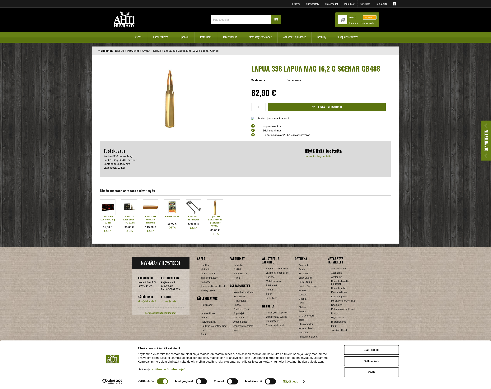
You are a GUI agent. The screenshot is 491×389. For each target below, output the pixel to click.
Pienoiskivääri (240, 273)
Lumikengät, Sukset (276, 317)
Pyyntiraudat (337, 317)
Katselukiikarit (306, 328)
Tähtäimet (238, 317)
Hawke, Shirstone (308, 286)
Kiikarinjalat (239, 300)
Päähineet (271, 285)
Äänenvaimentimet (243, 326)
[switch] (201, 381)
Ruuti (203, 334)
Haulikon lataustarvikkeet (214, 326)
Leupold (303, 294)
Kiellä (371, 372)
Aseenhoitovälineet (243, 292)
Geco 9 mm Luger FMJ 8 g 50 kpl (108, 219)
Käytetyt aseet (208, 290)
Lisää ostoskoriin (329, 107)
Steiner (302, 307)
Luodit (204, 317)
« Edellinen (105, 50)
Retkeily (321, 37)
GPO (301, 303)
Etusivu (296, 4)
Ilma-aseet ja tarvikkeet (213, 286)
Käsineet (270, 277)
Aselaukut (336, 277)
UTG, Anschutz (306, 315)
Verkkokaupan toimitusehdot (160, 313)
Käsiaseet (206, 282)
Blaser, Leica (305, 277)
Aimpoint (303, 265)
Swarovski (304, 311)
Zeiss (301, 320)
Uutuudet (365, 4)
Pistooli (237, 277)
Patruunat (205, 37)
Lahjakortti (381, 4)
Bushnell (303, 273)
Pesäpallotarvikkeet (347, 37)
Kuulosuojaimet (339, 296)
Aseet (138, 37)
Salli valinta (371, 361)
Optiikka (184, 37)
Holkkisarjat (207, 305)
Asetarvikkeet (160, 37)
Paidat (269, 289)
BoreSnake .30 (172, 216)
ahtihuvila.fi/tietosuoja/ (168, 369)
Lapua (157, 50)
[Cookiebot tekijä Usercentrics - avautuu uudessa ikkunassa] (112, 381)
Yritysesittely (312, 4)
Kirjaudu (353, 23)
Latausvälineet (208, 313)
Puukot (335, 313)
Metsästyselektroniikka (343, 300)
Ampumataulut (338, 268)
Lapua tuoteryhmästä (318, 156)
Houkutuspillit (338, 288)
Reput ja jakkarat (275, 325)
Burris (302, 269)
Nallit (203, 330)
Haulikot (205, 265)
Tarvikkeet (271, 298)
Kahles (302, 290)
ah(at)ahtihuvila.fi (147, 301)
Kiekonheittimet (339, 292)
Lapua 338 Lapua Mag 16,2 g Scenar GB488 (191, 50)
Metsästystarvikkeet (260, 37)
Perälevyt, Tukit (241, 309)
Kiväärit (205, 269)
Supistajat (238, 313)
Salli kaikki (371, 349)
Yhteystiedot (331, 4)
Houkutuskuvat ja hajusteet (340, 282)
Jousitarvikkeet (339, 330)
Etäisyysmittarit (306, 324)
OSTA (107, 230)
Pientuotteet (272, 321)
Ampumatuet (240, 321)
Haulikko (238, 265)
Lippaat (237, 305)
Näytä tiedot (291, 381)
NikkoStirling (305, 282)
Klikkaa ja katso (169, 301)
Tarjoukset (349, 4)
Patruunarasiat (208, 321)
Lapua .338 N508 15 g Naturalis (150, 219)
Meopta (302, 299)
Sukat (269, 294)
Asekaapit (336, 273)
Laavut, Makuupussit (277, 312)
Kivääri (146, 50)
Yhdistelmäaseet (209, 277)
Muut (236, 330)
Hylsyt (204, 309)
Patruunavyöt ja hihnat (343, 309)
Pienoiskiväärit (208, 273)
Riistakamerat (338, 321)
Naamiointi (337, 305)
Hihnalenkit (239, 296)
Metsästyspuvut (274, 281)
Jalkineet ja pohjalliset (277, 273)
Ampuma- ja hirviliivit (277, 268)
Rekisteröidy (367, 23)
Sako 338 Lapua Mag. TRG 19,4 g (129, 219)
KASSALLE (370, 17)
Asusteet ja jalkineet (294, 37)
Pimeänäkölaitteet (308, 336)
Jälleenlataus (230, 37)
